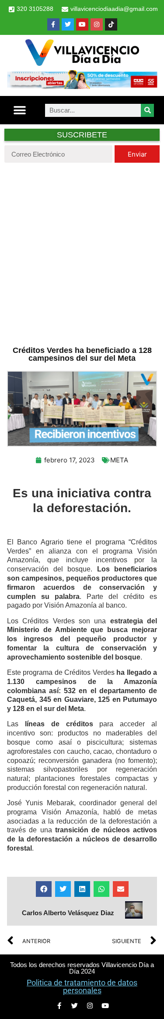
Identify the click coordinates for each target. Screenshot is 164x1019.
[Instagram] (97, 24)
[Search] (147, 110)
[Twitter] (68, 24)
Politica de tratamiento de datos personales (82, 986)
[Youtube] (82, 24)
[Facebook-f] (53, 24)
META (119, 460)
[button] (20, 110)
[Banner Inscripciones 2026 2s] (82, 86)
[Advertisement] (82, 253)
